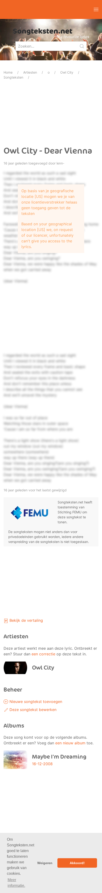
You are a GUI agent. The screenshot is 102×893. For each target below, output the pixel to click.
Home (8, 72)
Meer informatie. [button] (16, 883)
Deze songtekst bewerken (32, 709)
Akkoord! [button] (77, 863)
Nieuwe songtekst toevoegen (35, 701)
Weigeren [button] (44, 863)
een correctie (43, 654)
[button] (96, 9)
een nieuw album (70, 743)
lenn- (60, 163)
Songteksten (13, 77)
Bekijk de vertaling (25, 620)
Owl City (66, 72)
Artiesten (30, 72)
